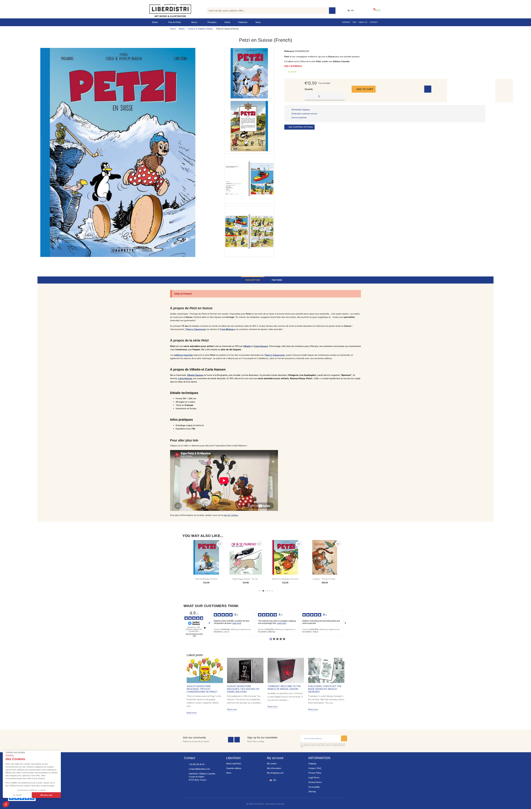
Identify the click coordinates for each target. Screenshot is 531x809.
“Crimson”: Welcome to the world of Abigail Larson (284, 687)
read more (236, 623)
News (258, 22)
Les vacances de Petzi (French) (325, 579)
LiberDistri (233, 758)
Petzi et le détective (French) (246, 579)
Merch (194, 22)
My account (275, 758)
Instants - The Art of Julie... (285, 579)
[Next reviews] (345, 623)
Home (173, 29)
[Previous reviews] (209, 623)
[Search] (332, 10)
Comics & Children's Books (200, 29)
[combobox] (265, 10)
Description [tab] (252, 280)
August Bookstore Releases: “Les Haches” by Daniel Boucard (243, 689)
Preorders (212, 22)
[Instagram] (237, 739)
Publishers (243, 22)
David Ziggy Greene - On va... (206, 579)
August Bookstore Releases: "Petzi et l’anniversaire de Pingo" (202, 689)
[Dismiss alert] (359, 291)
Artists (227, 22)
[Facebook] (231, 739)
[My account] (362, 10)
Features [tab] (277, 280)
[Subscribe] (344, 738)
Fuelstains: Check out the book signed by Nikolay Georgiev (324, 689)
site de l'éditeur (230, 515)
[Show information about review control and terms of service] (205, 628)
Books (155, 22)
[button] (376, 10)
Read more (191, 713)
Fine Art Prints (174, 22)
